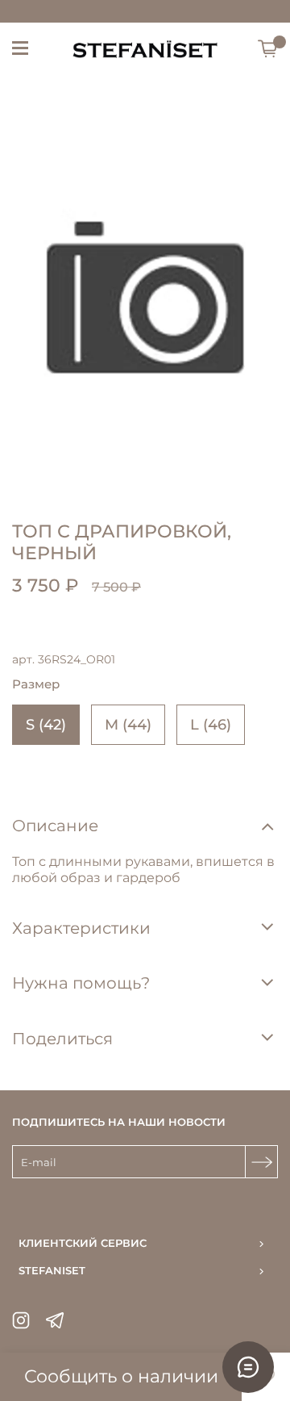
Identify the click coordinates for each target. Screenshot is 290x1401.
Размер (36, 684)
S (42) (46, 725)
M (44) (128, 725)
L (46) (210, 725)
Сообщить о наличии (121, 1376)
